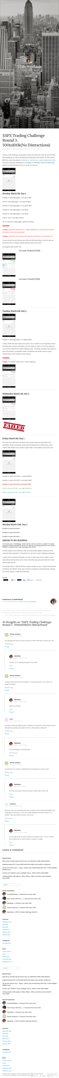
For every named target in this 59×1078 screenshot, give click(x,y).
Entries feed (5, 956)
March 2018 (5, 929)
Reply (7, 646)
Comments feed (6, 959)
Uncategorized (18, 149)
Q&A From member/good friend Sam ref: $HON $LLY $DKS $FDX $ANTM (26, 861)
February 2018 (6, 932)
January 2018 (6, 935)
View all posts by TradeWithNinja (27, 601)
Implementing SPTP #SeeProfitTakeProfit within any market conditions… (26, 864)
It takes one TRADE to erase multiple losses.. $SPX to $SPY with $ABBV (25, 873)
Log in (4, 954)
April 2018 (5, 927)
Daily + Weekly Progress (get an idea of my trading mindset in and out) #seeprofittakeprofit (30, 615)
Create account (6, 951)
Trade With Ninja (30, 67)
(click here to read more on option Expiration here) (37, 160)
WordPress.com (6, 962)
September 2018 (6, 922)
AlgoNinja (17, 656)
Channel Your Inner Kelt (28, 894)
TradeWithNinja (8, 149)
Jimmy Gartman (15, 634)
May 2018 (5, 924)
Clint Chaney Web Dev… (15, 899)
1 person (11, 644)
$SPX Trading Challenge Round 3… (26, 912)
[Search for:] (11, 884)
